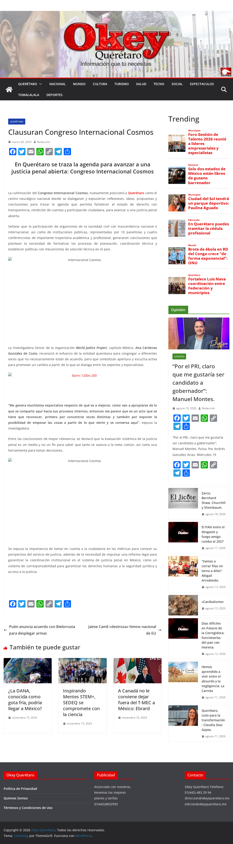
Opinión (179, 356)
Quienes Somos (16, 798)
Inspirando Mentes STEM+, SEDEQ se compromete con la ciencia (81, 702)
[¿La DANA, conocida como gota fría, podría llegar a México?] (28, 661)
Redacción (43, 142)
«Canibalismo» (213, 602)
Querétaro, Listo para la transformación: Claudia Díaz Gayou (213, 720)
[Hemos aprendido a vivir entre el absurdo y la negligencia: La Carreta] (183, 682)
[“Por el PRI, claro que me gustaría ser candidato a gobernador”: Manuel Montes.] (198, 334)
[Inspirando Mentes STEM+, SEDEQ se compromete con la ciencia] (82, 661)
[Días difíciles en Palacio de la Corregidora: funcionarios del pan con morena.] (183, 638)
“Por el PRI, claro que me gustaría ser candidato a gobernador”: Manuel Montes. (198, 382)
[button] (39, 84)
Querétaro (27, 84)
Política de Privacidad (20, 788)
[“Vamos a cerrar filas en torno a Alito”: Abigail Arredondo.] (183, 574)
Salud (141, 84)
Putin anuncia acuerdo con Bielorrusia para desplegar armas (42, 630)
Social (177, 84)
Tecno (159, 84)
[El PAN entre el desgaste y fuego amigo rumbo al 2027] (183, 537)
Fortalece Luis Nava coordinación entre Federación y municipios (207, 286)
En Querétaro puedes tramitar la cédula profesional (208, 228)
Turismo (121, 84)
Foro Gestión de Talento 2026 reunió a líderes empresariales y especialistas (207, 143)
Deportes (54, 95)
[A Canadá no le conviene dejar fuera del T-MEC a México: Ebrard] (138, 661)
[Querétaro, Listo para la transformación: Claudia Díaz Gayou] (183, 723)
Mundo (79, 84)
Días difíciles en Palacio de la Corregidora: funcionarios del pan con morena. (213, 635)
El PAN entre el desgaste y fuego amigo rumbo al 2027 (213, 534)
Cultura (100, 84)
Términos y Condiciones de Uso (28, 808)
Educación (194, 220)
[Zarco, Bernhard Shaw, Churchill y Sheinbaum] (183, 503)
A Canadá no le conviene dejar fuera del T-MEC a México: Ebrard (136, 700)
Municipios (194, 130)
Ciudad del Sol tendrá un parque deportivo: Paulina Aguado (208, 203)
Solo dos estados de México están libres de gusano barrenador (206, 176)
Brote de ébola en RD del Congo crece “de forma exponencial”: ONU (208, 256)
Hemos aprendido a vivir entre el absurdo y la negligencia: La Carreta (213, 679)
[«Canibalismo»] (183, 605)
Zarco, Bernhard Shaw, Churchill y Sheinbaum (213, 500)
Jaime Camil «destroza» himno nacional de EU (122, 630)
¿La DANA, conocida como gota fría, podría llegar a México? (25, 700)
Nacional (57, 84)
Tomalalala (28, 95)
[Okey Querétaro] (116, 14)
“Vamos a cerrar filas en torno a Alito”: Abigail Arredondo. (212, 570)
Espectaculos (202, 84)
